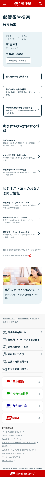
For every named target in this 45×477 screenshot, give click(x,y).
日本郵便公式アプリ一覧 (12, 453)
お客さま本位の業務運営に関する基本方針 (19, 442)
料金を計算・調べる (18, 368)
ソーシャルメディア (10, 457)
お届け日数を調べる (18, 361)
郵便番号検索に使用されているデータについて (21, 249)
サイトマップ (7, 460)
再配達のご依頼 (16, 354)
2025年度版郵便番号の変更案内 (15, 255)
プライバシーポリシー (11, 435)
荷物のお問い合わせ (18, 346)
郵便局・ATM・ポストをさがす (24, 339)
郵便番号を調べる (17, 332)
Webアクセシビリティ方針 (12, 439)
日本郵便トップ (9, 318)
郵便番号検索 (23, 318)
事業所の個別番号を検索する (21, 110)
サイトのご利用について (12, 432)
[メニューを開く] (4, 3)
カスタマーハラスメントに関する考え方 (18, 449)
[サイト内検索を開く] (40, 3)
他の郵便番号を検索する (17, 76)
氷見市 (5, 322)
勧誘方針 (5, 446)
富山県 (34, 318)
